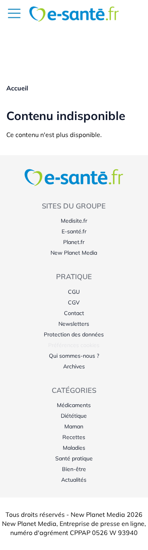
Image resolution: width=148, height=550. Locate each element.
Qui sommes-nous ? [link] (74, 355)
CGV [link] (74, 302)
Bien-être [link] (74, 469)
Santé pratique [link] (74, 458)
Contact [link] (74, 313)
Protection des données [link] (74, 334)
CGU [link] (74, 291)
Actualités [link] (73, 479)
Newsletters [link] (73, 323)
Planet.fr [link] (73, 242)
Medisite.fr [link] (74, 220)
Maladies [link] (74, 447)
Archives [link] (74, 366)
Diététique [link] (74, 415)
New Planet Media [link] (74, 252)
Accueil (17, 88)
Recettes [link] (73, 437)
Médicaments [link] (74, 405)
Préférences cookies (73, 345)
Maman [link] (73, 426)
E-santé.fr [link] (74, 231)
